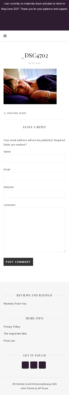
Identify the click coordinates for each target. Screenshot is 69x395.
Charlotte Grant (16, 113)
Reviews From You (15, 303)
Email (7, 169)
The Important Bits (15, 333)
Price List (9, 340)
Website (9, 187)
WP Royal (43, 388)
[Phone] (33, 365)
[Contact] (42, 365)
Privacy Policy (12, 326)
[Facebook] (25, 365)
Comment (9, 205)
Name (7, 151)
